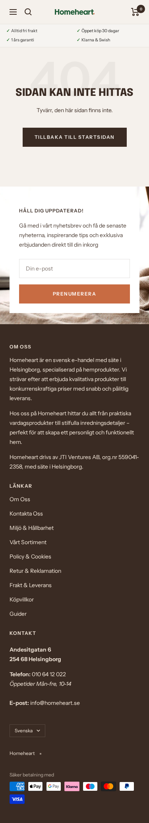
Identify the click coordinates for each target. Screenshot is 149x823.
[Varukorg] (135, 12)
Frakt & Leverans (31, 585)
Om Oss (20, 499)
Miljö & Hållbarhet (32, 527)
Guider (18, 613)
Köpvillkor (22, 599)
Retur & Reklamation (35, 570)
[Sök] (28, 12)
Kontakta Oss (26, 513)
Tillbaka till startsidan (75, 137)
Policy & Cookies (30, 556)
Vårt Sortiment (28, 542)
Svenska (24, 731)
